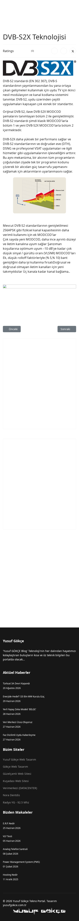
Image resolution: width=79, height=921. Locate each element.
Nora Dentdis (11, 795)
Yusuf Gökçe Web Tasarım (19, 759)
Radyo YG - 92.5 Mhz (16, 802)
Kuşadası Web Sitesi (16, 781)
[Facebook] (54, 51)
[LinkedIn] (63, 51)
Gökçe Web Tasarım (15, 766)
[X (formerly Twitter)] (73, 51)
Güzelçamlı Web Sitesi (17, 773)
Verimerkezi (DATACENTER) (20, 788)
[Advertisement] (39, 383)
